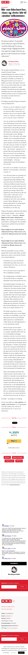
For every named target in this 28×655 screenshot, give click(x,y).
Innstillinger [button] (13, 652)
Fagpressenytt (9, 460)
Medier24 (19, 460)
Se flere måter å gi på (13, 447)
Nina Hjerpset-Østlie (14, 61)
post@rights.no (8, 616)
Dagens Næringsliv (18, 457)
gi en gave (23, 404)
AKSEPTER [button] (21, 652)
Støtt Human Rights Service (8, 606)
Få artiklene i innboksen (10, 583)
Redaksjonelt (4, 7)
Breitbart (7, 457)
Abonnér (22, 586)
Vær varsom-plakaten (12, 628)
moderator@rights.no (14, 484)
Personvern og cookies (6, 609)
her (16, 409)
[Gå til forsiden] (8, 601)
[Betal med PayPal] (14, 441)
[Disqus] (14, 505)
